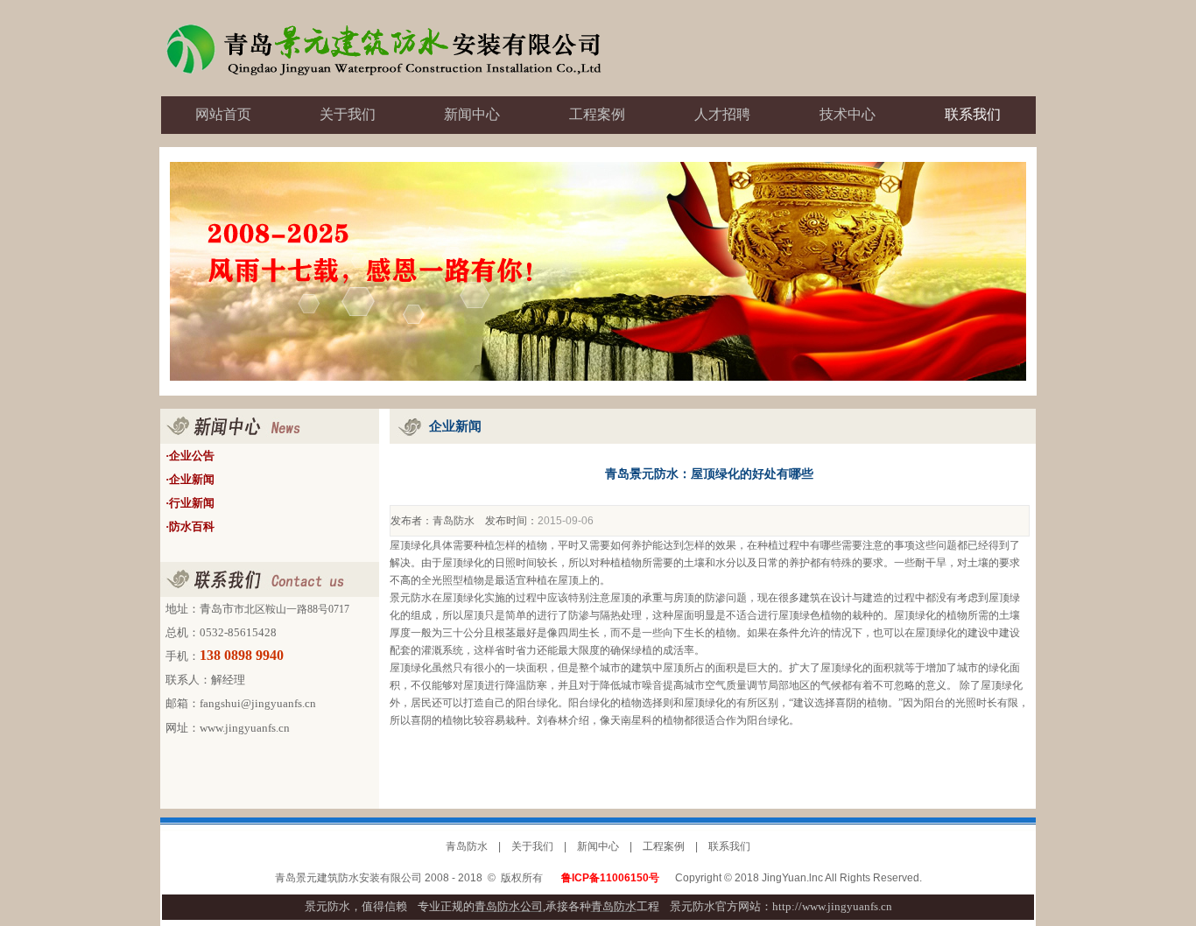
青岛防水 (454, 521)
